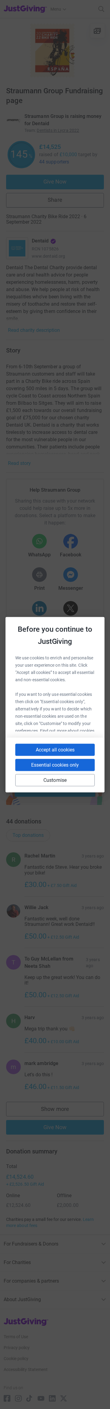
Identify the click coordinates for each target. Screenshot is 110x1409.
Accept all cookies (55, 749)
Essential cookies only (55, 765)
